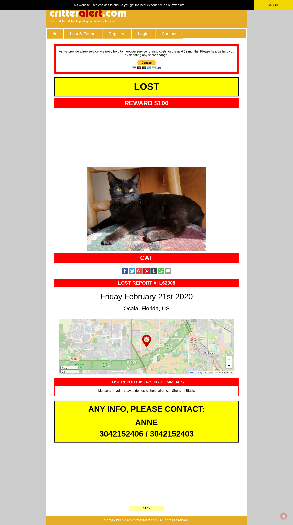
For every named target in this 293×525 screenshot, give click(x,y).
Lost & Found (82, 33)
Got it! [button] (273, 5)
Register (117, 33)
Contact (169, 33)
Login (143, 33)
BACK (146, 508)
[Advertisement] (197, 13)
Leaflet (197, 372)
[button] (146, 341)
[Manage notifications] (283, 516)
